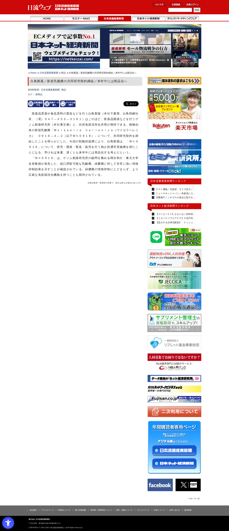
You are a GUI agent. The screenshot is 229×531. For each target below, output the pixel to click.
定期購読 (176, 4)
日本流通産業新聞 (114, 18)
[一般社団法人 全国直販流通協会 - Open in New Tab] (174, 302)
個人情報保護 (80, 510)
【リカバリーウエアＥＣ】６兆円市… (175, 218)
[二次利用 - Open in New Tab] (174, 412)
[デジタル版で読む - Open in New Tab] (67, 103)
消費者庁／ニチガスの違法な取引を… (175, 197)
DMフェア (182, 18)
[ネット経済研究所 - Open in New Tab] (174, 158)
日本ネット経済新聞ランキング (169, 205)
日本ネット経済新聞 (148, 18)
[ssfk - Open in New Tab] (174, 323)
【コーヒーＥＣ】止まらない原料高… (175, 214)
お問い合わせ (174, 510)
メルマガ (159, 4)
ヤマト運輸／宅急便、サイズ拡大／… (175, 189)
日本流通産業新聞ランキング (168, 181)
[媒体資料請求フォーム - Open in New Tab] (174, 81)
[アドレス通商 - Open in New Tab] (174, 259)
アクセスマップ (47, 510)
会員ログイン (193, 4)
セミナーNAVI (81, 18)
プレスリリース (143, 510)
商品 (63, 72)
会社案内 (33, 510)
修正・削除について (124, 510)
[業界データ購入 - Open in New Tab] (51, 103)
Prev (153, 158)
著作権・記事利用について (101, 510)
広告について (159, 510)
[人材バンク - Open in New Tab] (174, 363)
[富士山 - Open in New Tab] (174, 400)
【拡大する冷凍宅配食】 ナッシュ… (175, 222)
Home (47, 18)
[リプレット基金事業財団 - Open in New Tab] (174, 343)
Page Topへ (193, 498)
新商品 (38, 94)
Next (196, 158)
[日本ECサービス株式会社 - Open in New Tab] (174, 237)
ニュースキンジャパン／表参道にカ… (175, 193)
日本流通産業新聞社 (53, 7)
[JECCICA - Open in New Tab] (174, 280)
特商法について (64, 510)
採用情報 (187, 510)
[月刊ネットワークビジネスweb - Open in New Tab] (174, 389)
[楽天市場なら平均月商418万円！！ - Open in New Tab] (174, 111)
